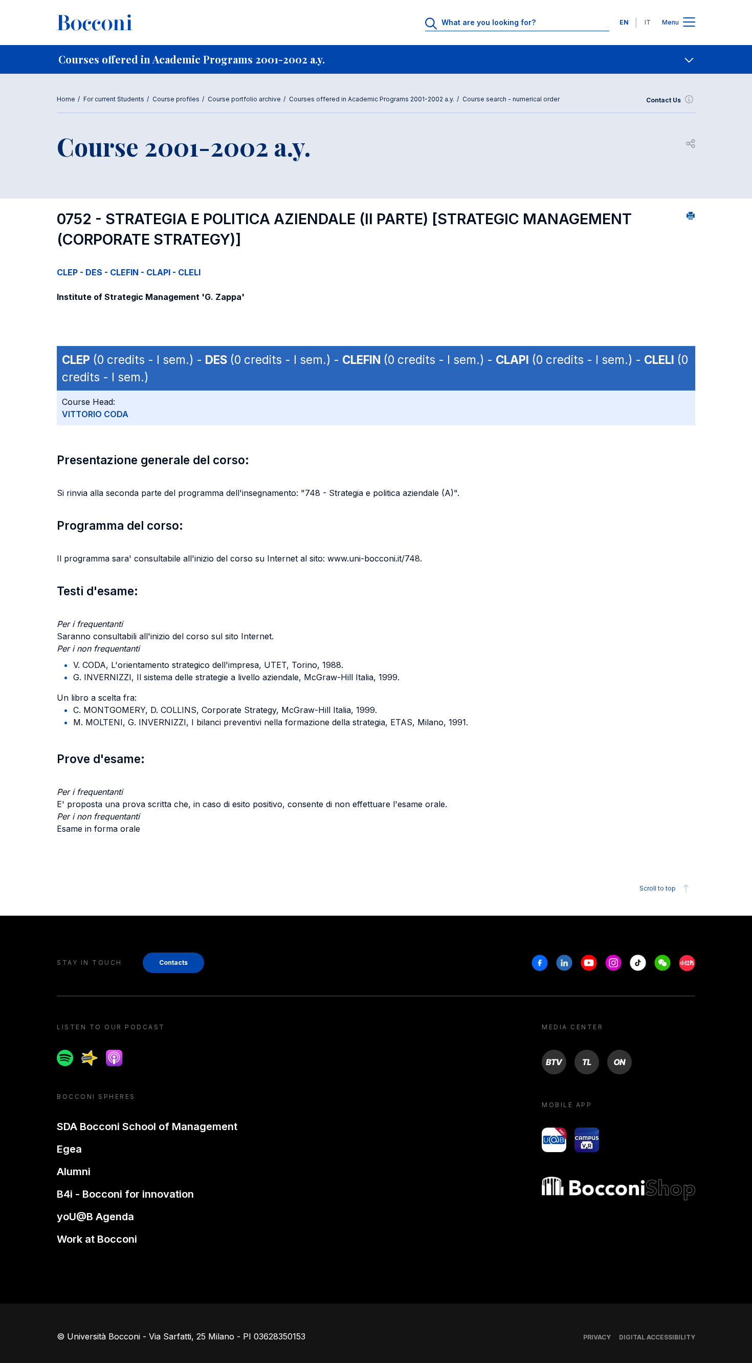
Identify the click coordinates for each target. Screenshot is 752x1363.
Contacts (173, 962)
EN (624, 22)
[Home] (94, 22)
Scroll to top (657, 888)
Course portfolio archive (244, 99)
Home (66, 99)
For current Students (113, 99)
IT (648, 22)
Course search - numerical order (511, 99)
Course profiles (176, 99)
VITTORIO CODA (95, 414)
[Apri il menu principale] (689, 22)
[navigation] (376, 59)
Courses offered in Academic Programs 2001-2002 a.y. (371, 99)
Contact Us (663, 100)
